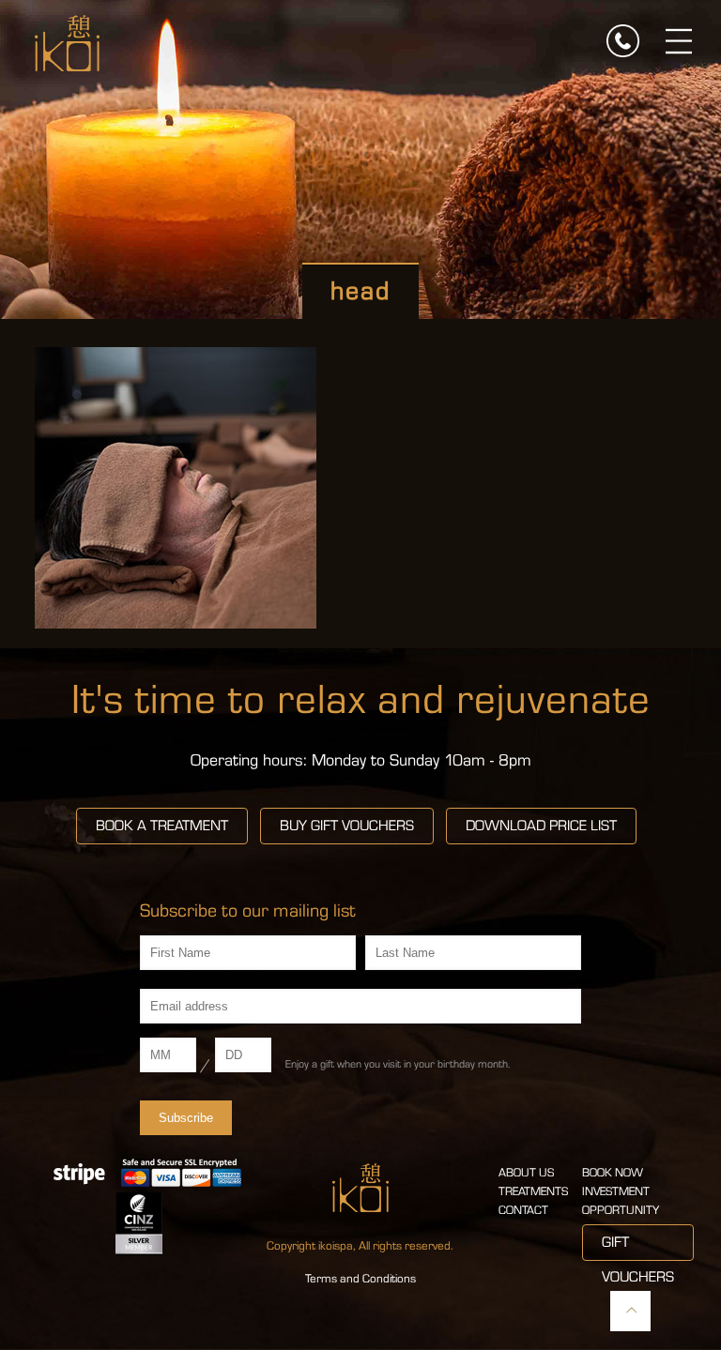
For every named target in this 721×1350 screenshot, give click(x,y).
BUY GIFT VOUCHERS (347, 825)
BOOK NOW (612, 1172)
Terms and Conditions (360, 1278)
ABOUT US (526, 1172)
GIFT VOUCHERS (638, 1247)
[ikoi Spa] (67, 42)
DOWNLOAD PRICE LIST (541, 825)
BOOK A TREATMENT (162, 825)
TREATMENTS (533, 1191)
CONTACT (523, 1210)
